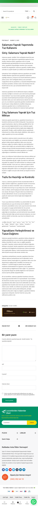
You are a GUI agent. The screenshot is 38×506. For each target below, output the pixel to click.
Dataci (33, 497)
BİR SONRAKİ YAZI (30, 326)
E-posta (4, 374)
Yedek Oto (27, 497)
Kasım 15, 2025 (14, 40)
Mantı (11, 497)
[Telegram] (13, 469)
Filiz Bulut (5, 40)
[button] (34, 502)
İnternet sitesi (6, 384)
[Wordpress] (20, 469)
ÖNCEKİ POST (6, 326)
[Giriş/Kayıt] (28, 17)
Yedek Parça (18, 497)
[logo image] (8, 17)
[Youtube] (10, 469)
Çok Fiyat (5, 497)
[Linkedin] (23, 469)
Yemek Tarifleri (13, 306)
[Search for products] (34, 11)
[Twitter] (6, 469)
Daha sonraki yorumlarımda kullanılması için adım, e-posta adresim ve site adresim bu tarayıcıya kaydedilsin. (19, 394)
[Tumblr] (17, 469)
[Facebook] (3, 469)
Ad (3, 364)
